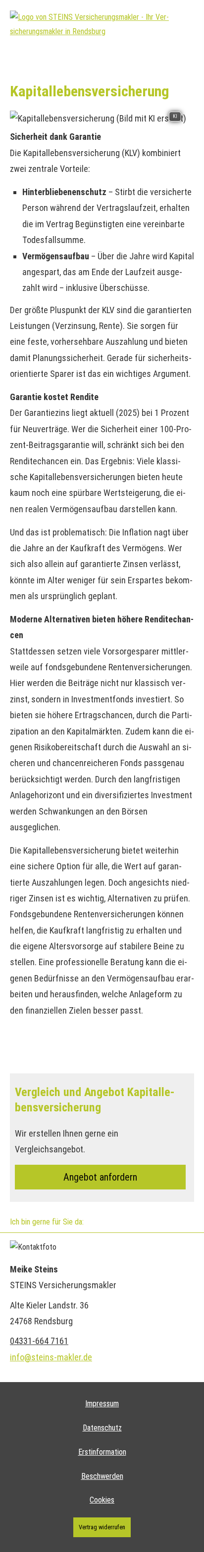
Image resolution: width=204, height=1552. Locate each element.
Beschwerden (102, 1476)
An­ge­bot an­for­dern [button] (100, 1177)
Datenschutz (102, 1427)
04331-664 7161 (39, 1341)
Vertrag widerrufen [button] (102, 1527)
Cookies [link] (102, 1500)
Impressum (102, 1403)
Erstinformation (102, 1452)
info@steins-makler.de (51, 1357)
